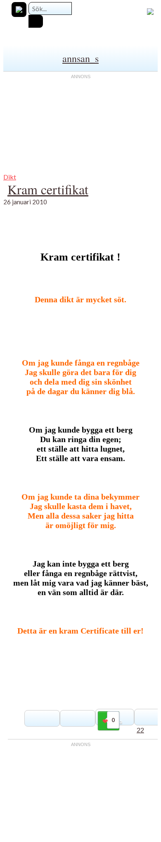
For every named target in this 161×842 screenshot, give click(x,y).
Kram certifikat (47, 189)
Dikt (9, 177)
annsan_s (80, 58)
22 (140, 730)
